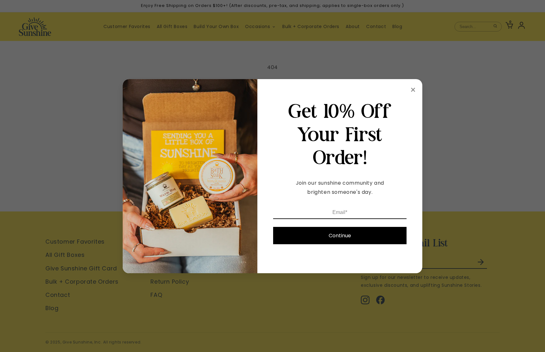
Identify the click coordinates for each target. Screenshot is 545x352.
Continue (340, 235)
